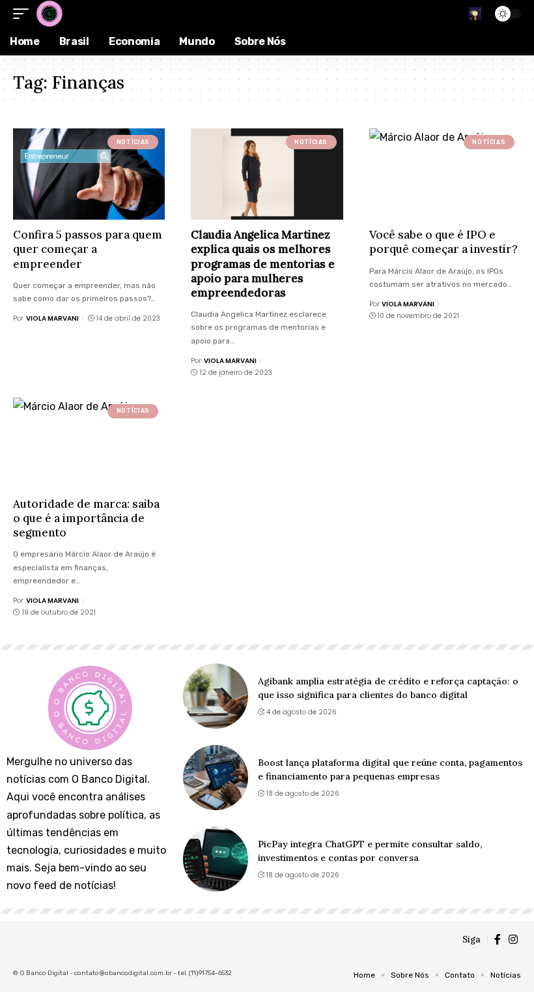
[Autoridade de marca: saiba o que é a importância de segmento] (89, 443)
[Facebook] (497, 939)
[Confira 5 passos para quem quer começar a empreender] (89, 174)
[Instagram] (513, 939)
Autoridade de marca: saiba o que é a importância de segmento (86, 518)
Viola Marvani (52, 318)
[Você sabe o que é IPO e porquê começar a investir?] (445, 174)
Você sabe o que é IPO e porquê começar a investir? (443, 241)
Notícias (133, 142)
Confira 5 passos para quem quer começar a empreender (87, 248)
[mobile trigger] (24, 13)
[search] (475, 13)
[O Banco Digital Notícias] (49, 13)
